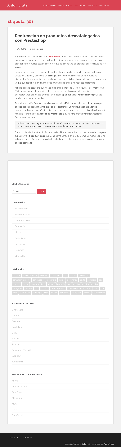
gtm (100, 280)
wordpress (76, 292)
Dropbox (16, 315)
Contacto (104, 5)
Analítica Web (65, 5)
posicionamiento (58, 288)
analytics (16, 275)
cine (65, 275)
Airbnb (15, 381)
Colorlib (85, 444)
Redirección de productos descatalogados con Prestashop (57, 38)
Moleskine (17, 398)
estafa (82, 280)
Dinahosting (17, 310)
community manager (21, 280)
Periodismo (20, 238)
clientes (73, 275)
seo (102, 288)
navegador (17, 288)
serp (15, 292)
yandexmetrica (99, 292)
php (36, 288)
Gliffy (14, 333)
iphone (51, 284)
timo (46, 292)
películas (28, 288)
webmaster (64, 292)
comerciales (84, 275)
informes (35, 284)
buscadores (56, 275)
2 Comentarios (36, 49)
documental (72, 280)
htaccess (16, 284)
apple (25, 275)
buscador (44, 275)
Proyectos (20, 244)
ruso (96, 288)
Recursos (19, 250)
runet (82, 288)
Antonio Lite (17, 5)
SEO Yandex (80, 5)
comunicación (39, 280)
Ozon (14, 409)
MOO (14, 404)
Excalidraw (17, 327)
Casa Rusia (17, 392)
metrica (85, 284)
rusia (89, 288)
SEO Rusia (20, 256)
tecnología (37, 292)
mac (69, 284)
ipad (43, 284)
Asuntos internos (23, 214)
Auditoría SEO (49, 5)
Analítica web (21, 208)
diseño (61, 280)
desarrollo (51, 280)
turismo (54, 292)
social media (24, 292)
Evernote (16, 321)
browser (33, 275)
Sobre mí (92, 5)
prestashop (73, 288)
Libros (18, 232)
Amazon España (19, 386)
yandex (87, 292)
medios (76, 284)
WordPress (109, 444)
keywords (60, 284)
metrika (94, 284)
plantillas (44, 288)
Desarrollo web (22, 220)
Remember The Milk (21, 350)
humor (25, 284)
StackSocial (17, 415)
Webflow (16, 356)
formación (92, 280)
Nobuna (15, 339)
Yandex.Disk (17, 362)
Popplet (15, 344)
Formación (20, 226)
